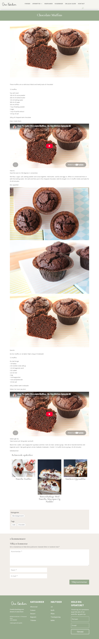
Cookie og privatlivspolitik (16, 623)
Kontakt (81, 4)
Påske (53, 614)
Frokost (32, 610)
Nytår (52, 610)
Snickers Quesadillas (75, 478)
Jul (52, 607)
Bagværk (33, 617)
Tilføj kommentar (79, 582)
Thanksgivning (56, 617)
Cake (13, 525)
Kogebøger (59, 4)
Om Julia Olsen (70, 4)
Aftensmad (33, 607)
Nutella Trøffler (24, 478)
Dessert (32, 614)
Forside (27, 4)
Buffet (53, 620)
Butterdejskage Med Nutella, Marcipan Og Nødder (49, 499)
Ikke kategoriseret (18, 516)
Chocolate (21, 525)
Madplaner (48, 4)
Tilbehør (33, 620)
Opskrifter (36, 4)
